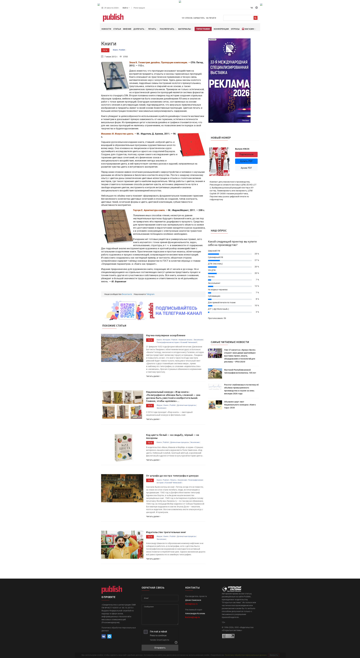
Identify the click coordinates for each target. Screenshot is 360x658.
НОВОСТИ (106, 29)
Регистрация (139, 8)
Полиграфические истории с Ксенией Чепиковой (177, 342)
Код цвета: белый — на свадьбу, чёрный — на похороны (172, 436)
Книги (115, 50)
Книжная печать (186, 340)
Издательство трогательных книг (166, 532)
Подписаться (246, 154)
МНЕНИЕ (127, 29)
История (166, 340)
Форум (159, 405)
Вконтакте (127, 294)
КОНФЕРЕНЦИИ (221, 29)
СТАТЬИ (117, 29)
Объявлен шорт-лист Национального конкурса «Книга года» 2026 (240, 405)
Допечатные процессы (186, 405)
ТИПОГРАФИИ (203, 29)
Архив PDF (246, 168)
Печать (173, 480)
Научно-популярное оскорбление (165, 335)
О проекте (108, 597)
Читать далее (152, 376)
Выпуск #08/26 (242, 149)
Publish (122, 50)
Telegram (150, 294)
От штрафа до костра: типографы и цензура (172, 475)
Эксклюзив (198, 340)
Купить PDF (246, 161)
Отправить (160, 647)
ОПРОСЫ (235, 29)
